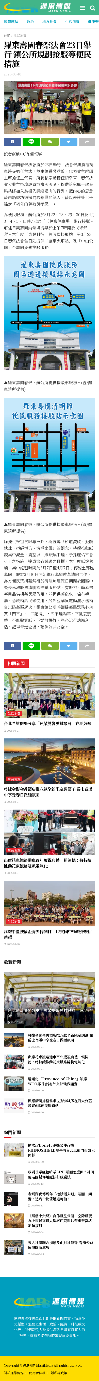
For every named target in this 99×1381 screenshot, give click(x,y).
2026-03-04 (36, 1232)
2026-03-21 (13, 730)
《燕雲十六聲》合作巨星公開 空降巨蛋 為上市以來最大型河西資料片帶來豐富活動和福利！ (61, 1220)
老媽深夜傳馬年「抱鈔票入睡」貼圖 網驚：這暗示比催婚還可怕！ (60, 1196)
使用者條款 (37, 1372)
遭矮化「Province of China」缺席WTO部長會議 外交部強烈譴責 (57, 1081)
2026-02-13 (37, 1183)
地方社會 (49, 21)
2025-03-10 (12, 74)
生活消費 (72, 21)
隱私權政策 (59, 1372)
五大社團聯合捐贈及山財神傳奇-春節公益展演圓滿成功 (60, 1245)
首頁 (7, 35)
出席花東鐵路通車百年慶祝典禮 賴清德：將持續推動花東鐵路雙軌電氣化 (47, 863)
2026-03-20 (13, 944)
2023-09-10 (37, 1162)
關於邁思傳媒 (14, 1372)
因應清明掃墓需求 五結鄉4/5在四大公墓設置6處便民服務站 (60, 1103)
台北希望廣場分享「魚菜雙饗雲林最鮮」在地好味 (47, 723)
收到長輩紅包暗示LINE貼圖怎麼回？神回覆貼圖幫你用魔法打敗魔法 (61, 1174)
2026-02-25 (37, 1254)
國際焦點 (11, 21)
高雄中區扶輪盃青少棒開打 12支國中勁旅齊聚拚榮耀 (48, 934)
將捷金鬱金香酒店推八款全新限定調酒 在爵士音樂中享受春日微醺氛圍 (48, 791)
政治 (30, 21)
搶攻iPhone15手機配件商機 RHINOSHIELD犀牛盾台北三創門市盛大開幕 (61, 1150)
